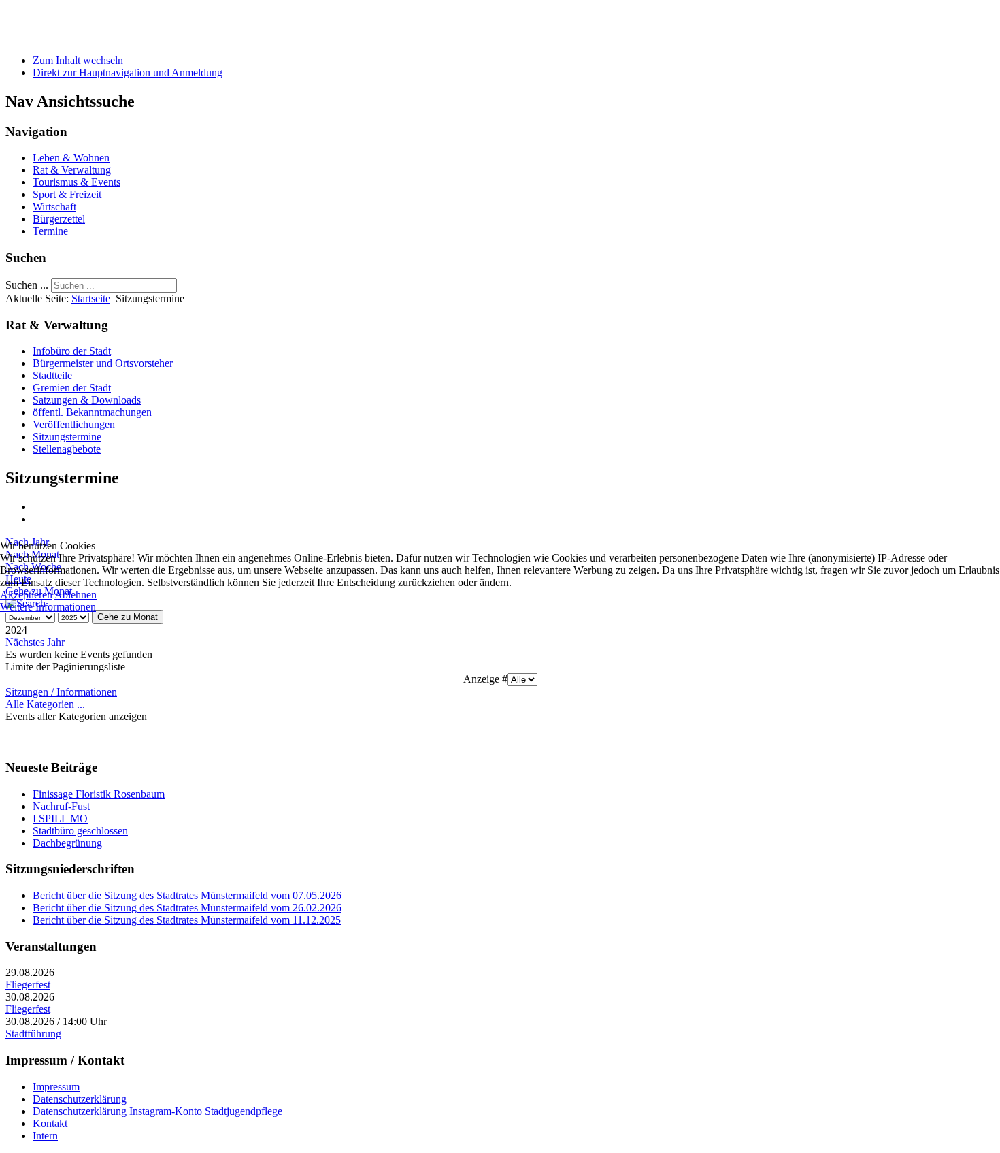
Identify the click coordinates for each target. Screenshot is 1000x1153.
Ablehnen (75, 594)
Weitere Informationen (48, 607)
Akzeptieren (26, 594)
